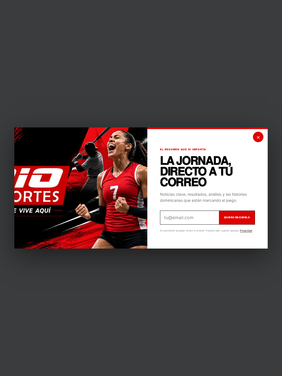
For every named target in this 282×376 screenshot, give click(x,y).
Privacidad (246, 230)
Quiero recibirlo (237, 217)
